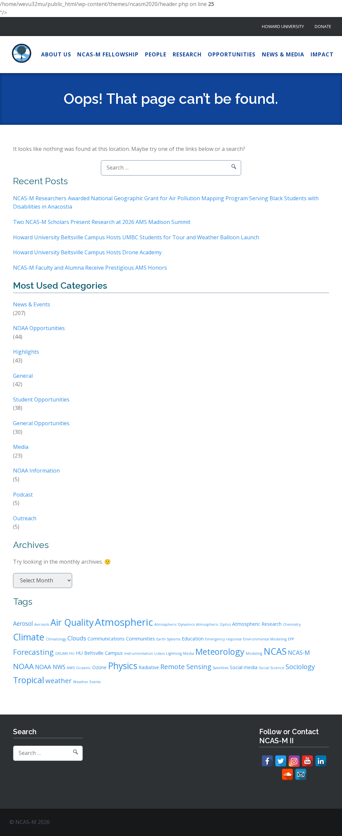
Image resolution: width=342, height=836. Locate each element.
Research (187, 54)
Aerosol (23, 623)
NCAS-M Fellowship (108, 54)
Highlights (26, 351)
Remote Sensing (185, 666)
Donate (323, 26)
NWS (71, 667)
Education (193, 638)
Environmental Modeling (265, 639)
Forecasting (33, 652)
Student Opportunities (41, 399)
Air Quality (72, 622)
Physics (122, 665)
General (23, 375)
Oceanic (83, 667)
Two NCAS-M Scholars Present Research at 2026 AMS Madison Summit (101, 222)
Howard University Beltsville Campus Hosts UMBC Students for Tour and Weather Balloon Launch (136, 237)
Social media (244, 667)
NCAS (275, 651)
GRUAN (61, 653)
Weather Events (87, 681)
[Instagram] (294, 761)
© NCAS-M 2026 (29, 822)
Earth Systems (168, 639)
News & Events (31, 304)
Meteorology (219, 651)
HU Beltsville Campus (99, 653)
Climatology (56, 639)
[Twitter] (281, 761)
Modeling (254, 653)
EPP (291, 639)
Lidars (159, 653)
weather (58, 680)
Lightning (174, 653)
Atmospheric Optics (213, 624)
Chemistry (292, 624)
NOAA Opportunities (39, 328)
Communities (140, 638)
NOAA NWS (50, 667)
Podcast (23, 494)
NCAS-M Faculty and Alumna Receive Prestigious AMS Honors (90, 267)
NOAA (23, 666)
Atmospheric (124, 622)
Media (20, 447)
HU (71, 653)
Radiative (149, 667)
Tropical (28, 679)
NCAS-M (299, 652)
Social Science (271, 667)
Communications (106, 638)
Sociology (300, 666)
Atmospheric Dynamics (174, 624)
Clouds (76, 638)
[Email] (301, 774)
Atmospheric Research (257, 624)
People (155, 54)
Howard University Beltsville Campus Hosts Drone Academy (87, 252)
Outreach (24, 518)
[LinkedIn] (321, 761)
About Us (56, 54)
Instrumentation (138, 653)
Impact (322, 54)
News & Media (283, 54)
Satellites (220, 667)
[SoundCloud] (287, 774)
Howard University (283, 26)
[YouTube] (307, 761)
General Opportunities (41, 423)
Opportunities (231, 54)
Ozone (99, 667)
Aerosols (41, 624)
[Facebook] (267, 761)
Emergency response (223, 639)
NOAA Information (36, 470)
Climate (28, 637)
